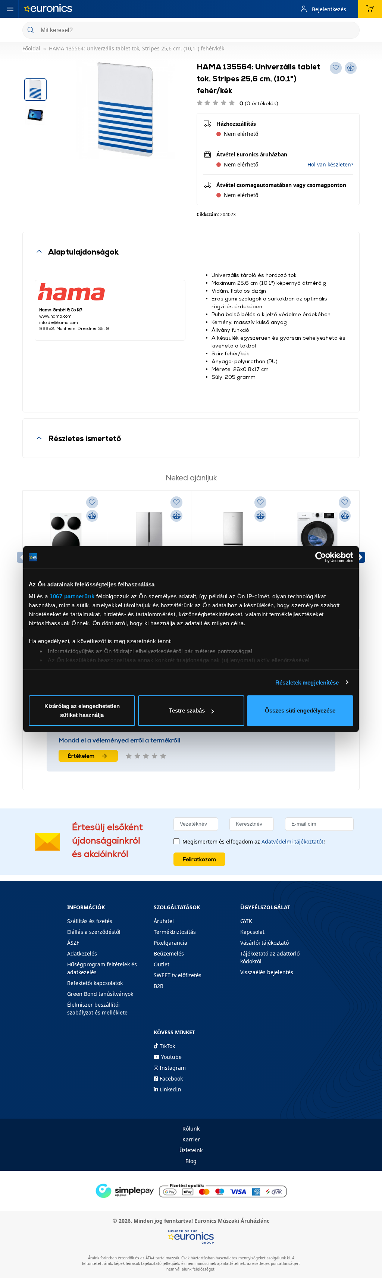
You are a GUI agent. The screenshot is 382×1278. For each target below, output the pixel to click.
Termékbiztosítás (175, 931)
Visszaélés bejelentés (266, 972)
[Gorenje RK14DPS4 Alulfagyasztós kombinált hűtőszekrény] (233, 540)
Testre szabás (187, 710)
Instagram (172, 1067)
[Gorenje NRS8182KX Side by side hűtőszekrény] (149, 540)
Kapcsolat (252, 931)
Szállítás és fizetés (89, 921)
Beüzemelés (169, 953)
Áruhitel (164, 921)
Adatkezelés (82, 953)
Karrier (191, 1139)
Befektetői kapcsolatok (95, 982)
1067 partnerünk (72, 596)
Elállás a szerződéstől (93, 931)
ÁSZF (73, 942)
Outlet (161, 964)
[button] (330, 164)
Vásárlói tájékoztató (264, 942)
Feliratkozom (199, 859)
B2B (158, 985)
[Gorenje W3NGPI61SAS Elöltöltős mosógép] (317, 540)
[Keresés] (351, 30)
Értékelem (81, 755)
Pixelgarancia (170, 942)
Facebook (170, 1078)
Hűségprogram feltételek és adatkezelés (102, 968)
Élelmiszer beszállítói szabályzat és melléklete (97, 1008)
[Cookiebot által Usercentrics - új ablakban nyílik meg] (320, 557)
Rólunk (191, 1128)
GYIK (246, 921)
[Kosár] (370, 9)
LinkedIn (169, 1089)
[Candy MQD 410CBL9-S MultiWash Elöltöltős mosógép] (64, 540)
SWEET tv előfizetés (177, 975)
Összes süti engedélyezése (300, 710)
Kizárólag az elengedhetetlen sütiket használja (82, 710)
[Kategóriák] (10, 8)
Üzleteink (191, 1150)
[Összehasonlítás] (92, 516)
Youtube (171, 1056)
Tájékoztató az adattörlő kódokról (270, 957)
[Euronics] (48, 9)
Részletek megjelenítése (307, 682)
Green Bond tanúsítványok (100, 993)
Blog (191, 1161)
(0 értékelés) (258, 103)
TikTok (166, 1046)
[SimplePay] (191, 1190)
